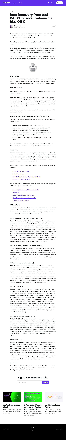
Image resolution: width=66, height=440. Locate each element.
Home (15, 2)
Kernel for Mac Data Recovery (21, 200)
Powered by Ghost (59, 429)
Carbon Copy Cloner (18, 174)
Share (53, 26)
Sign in (53, 2)
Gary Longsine (18, 25)
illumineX (6, 2)
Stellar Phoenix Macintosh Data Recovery (23, 195)
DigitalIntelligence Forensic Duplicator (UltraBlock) (26, 177)
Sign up (32, 430)
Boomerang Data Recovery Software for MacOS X (26, 190)
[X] (31, 427)
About (20, 2)
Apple (11, 11)
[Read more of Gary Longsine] (11, 26)
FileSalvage (16, 192)
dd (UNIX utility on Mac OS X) (21, 171)
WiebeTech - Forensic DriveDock (21, 179)
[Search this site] (49, 3)
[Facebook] (33, 427)
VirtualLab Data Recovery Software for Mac (24, 198)
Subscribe (59, 2)
